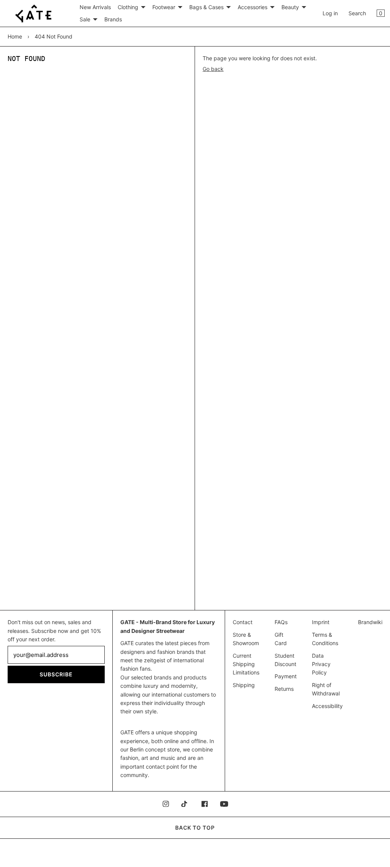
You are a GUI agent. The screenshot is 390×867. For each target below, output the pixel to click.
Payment (286, 676)
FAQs (281, 622)
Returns (284, 689)
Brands (113, 19)
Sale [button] (85, 19)
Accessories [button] (252, 7)
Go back (213, 69)
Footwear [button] (163, 7)
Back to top (195, 827)
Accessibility (327, 706)
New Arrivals (95, 7)
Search (357, 13)
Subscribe (56, 674)
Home (15, 36)
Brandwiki (370, 622)
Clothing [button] (128, 7)
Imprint (320, 622)
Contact (243, 622)
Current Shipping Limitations (246, 664)
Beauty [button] (290, 7)
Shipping (244, 685)
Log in (330, 13)
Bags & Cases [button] (206, 7)
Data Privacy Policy (321, 664)
